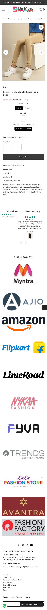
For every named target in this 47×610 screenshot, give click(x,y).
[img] (7, 214)
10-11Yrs (28, 107)
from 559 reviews (8, 217)
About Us (6, 575)
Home (4, 19)
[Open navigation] (4, 9)
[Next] (41, 52)
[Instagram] (18, 545)
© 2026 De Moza (8, 597)
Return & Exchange (9, 585)
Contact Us (7, 577)
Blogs (5, 590)
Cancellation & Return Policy (12, 580)
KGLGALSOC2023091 (23, 128)
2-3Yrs (18, 107)
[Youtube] (31, 545)
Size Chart (6, 587)
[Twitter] (23, 545)
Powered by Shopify (23, 597)
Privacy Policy (7, 582)
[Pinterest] (27, 545)
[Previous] (5, 52)
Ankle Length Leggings (15, 19)
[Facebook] (14, 545)
